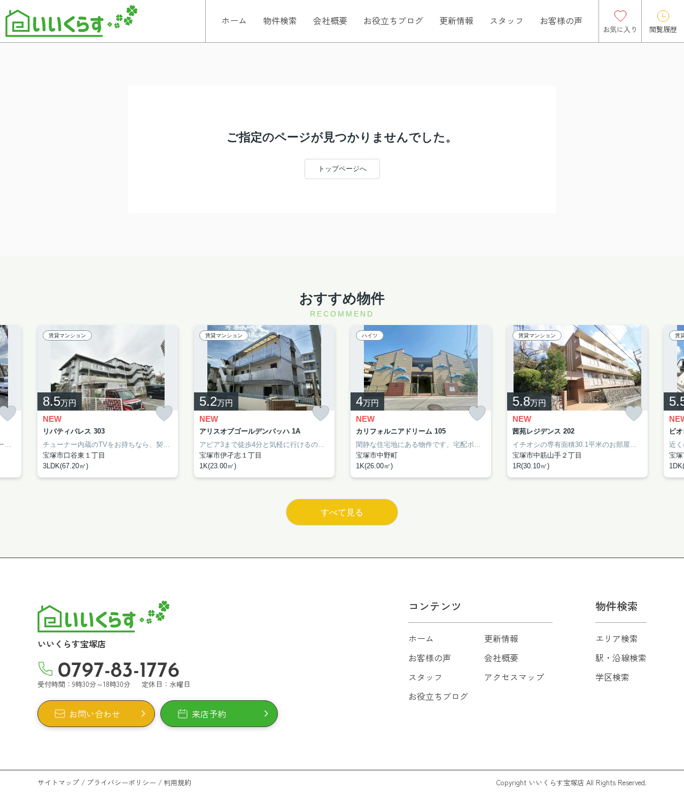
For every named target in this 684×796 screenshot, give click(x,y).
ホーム (234, 20)
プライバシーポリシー (121, 782)
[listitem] (107, 401)
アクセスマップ (514, 676)
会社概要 (330, 20)
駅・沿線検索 (621, 657)
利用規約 (177, 782)
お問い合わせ (94, 713)
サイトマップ (58, 782)
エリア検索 (616, 638)
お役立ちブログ (393, 20)
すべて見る (342, 512)
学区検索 (612, 676)
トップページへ (342, 169)
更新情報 (456, 20)
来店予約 (209, 713)
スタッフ (506, 20)
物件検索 (280, 20)
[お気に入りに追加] (164, 413)
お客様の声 (561, 20)
